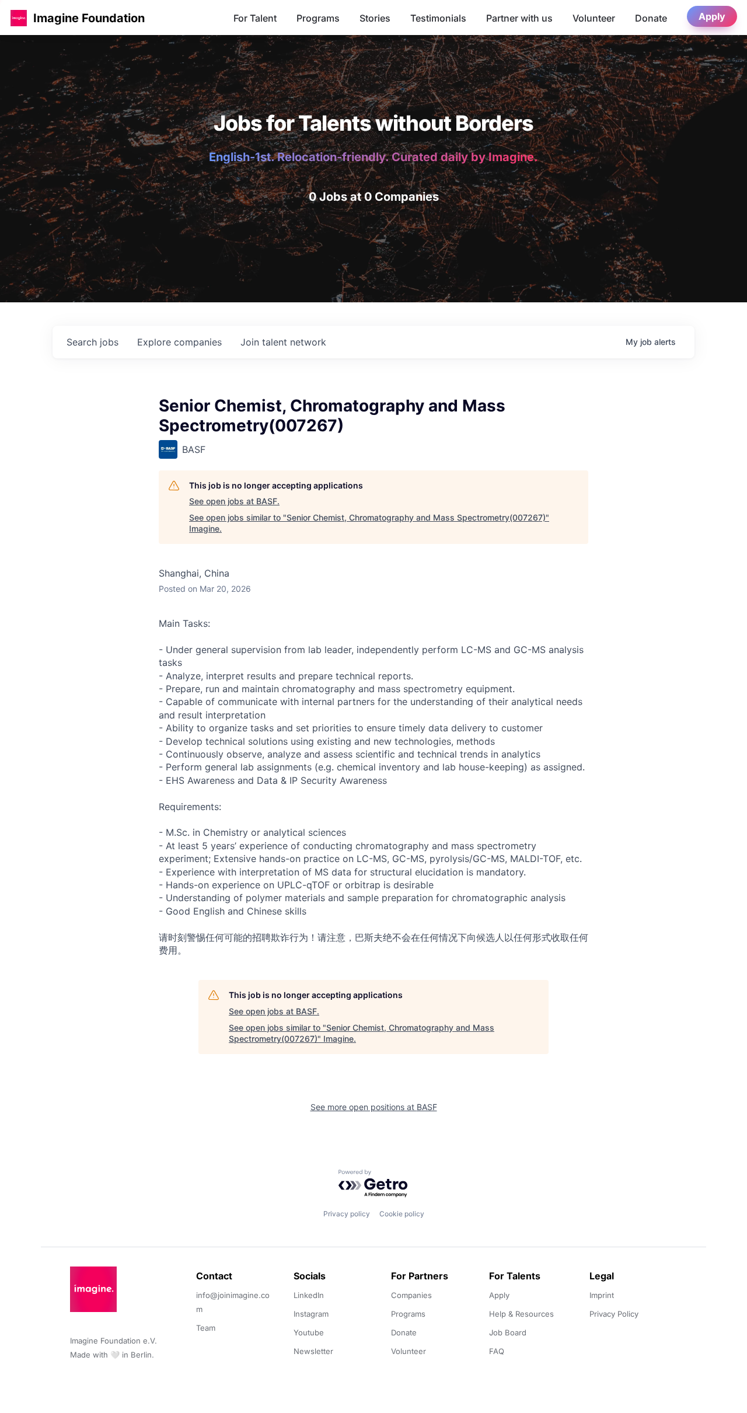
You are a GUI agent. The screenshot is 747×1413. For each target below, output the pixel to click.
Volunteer (594, 18)
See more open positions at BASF (373, 1107)
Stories (374, 18)
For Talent (255, 18)
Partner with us (519, 18)
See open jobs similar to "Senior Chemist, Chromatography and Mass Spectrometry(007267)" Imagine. (369, 523)
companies (179, 342)
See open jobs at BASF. (234, 501)
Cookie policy (401, 1213)
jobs (92, 342)
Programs (318, 18)
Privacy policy (346, 1213)
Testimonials (438, 18)
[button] (18, 18)
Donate (651, 18)
